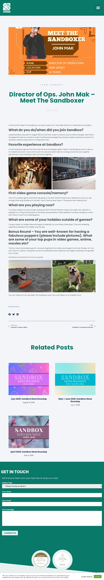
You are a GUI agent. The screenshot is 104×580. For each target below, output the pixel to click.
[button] (98, 8)
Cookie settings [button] (86, 576)
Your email (6, 501)
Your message (8, 509)
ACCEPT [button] (97, 576)
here (54, 295)
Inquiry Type (7, 483)
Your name (6, 492)
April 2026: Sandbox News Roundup (28, 451)
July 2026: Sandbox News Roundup (29, 398)
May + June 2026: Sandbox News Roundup (75, 400)
